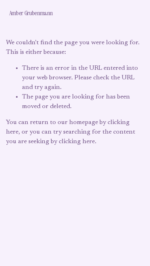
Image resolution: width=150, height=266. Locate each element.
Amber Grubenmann (31, 13)
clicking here (77, 141)
